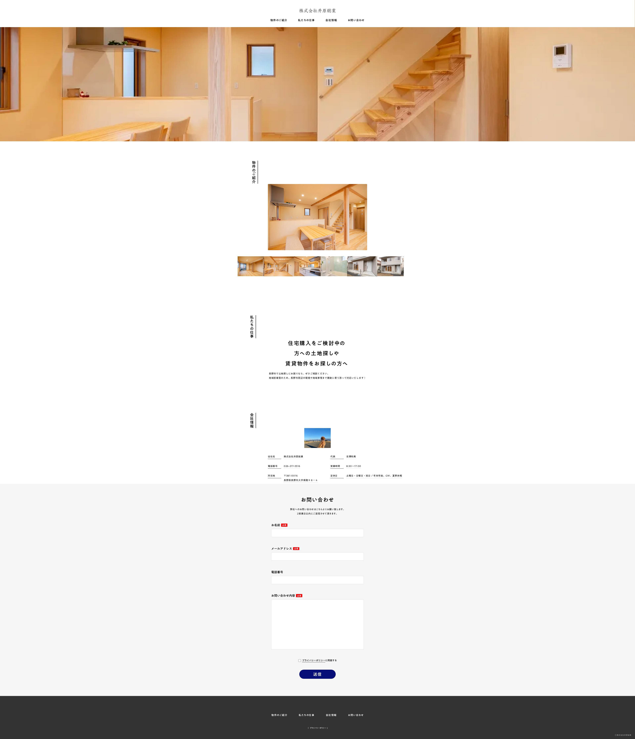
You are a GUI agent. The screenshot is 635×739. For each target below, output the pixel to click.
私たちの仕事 (306, 20)
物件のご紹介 (279, 20)
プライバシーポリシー (313, 660)
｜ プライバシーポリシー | (317, 728)
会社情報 (331, 20)
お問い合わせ (356, 20)
